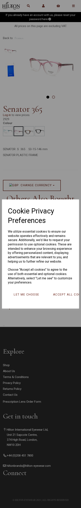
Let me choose (26, 294)
